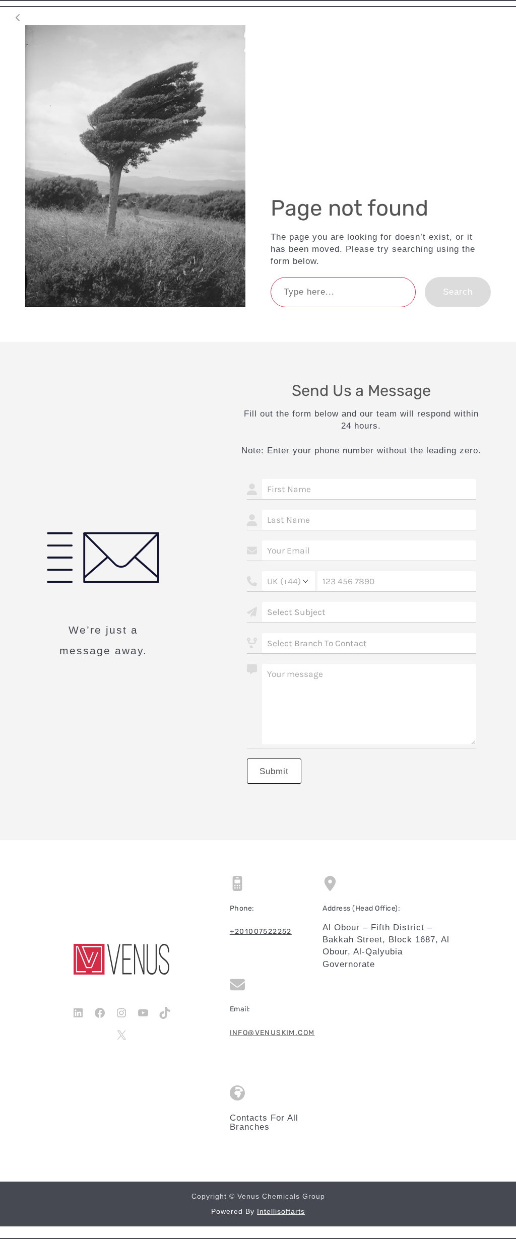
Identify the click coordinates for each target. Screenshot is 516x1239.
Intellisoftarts (281, 1211)
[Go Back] (17, 17)
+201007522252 (261, 931)
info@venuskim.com (272, 1032)
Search (458, 292)
